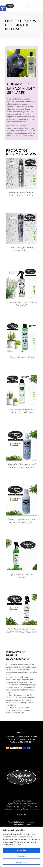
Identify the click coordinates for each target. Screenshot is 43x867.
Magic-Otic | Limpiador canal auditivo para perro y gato (21, 465)
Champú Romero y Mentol (21, 357)
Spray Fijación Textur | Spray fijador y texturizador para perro (21, 630)
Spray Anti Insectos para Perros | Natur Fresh (21, 304)
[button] (3, 8)
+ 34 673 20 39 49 (26, 742)
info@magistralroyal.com (24, 739)
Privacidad (12, 822)
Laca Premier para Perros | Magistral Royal (21, 249)
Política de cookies (26, 822)
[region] (21, 847)
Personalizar (21, 856)
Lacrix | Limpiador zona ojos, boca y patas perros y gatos (21, 520)
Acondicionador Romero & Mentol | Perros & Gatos (22, 411)
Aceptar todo (21, 850)
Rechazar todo (21, 862)
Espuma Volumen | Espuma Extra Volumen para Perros (21, 194)
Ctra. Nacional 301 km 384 (26, 736)
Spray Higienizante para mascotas (21, 575)
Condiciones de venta (21, 825)
